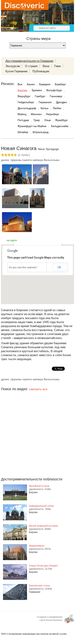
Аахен (31, 84)
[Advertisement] (37, 442)
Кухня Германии (16, 71)
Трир (36, 120)
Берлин (22, 90)
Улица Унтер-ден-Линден (43, 565)
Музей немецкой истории (43, 525)
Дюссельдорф (27, 108)
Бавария (44, 84)
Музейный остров (39, 486)
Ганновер (56, 96)
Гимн (57, 66)
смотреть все (38, 389)
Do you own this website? (23, 267)
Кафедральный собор (41, 506)
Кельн (44, 108)
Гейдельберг (26, 102)
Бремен (37, 90)
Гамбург (40, 96)
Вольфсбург (54, 90)
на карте (12, 240)
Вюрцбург (24, 96)
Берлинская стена (39, 585)
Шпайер (23, 132)
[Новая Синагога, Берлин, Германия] (17, 183)
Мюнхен (36, 114)
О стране (31, 66)
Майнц (22, 114)
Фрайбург (61, 120)
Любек (57, 108)
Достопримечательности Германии (29, 61)
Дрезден (61, 102)
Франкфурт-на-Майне (32, 126)
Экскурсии (12, 66)
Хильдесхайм (59, 126)
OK (59, 267)
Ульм (47, 120)
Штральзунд (40, 132)
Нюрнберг (52, 114)
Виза (46, 66)
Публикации (40, 71)
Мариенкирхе (36, 545)
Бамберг (60, 84)
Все (20, 84)
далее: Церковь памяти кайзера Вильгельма (30, 160)
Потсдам (23, 120)
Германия (45, 102)
